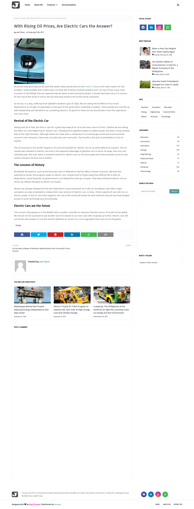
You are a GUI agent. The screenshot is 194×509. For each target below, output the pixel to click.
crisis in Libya (91, 86)
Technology (165, 117)
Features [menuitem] (51, 5)
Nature (144, 117)
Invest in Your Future (148, 262)
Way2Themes (34, 504)
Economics (156, 107)
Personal (154, 117)
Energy (22, 18)
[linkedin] (151, 27)
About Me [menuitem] (38, 5)
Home (16, 18)
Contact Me (177, 504)
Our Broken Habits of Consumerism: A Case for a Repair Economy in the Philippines (165, 66)
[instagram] (159, 27)
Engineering (154, 112)
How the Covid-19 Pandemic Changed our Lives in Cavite (165, 83)
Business (144, 107)
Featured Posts (169, 112)
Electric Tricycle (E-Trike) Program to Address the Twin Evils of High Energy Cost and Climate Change (72, 309)
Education (168, 107)
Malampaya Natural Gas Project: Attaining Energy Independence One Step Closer (31, 309)
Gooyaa (57, 504)
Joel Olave (20, 32)
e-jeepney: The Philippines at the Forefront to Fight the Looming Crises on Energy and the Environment (111, 309)
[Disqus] (72, 367)
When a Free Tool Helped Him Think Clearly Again (164, 50)
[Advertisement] (167, 224)
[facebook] (143, 27)
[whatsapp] (167, 27)
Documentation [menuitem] (69, 5)
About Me (167, 504)
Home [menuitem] (27, 5)
